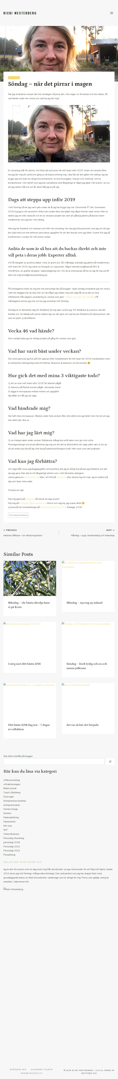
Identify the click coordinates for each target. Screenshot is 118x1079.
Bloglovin (30, 499)
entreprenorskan (11, 805)
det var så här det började (82, 725)
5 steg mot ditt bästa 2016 (24, 663)
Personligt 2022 (11, 846)
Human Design (10, 809)
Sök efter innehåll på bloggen (18, 756)
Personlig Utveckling (13, 838)
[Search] (110, 761)
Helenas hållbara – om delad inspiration (22, 533)
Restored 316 (89, 1073)
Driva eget (8, 796)
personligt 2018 (11, 842)
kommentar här (31, 477)
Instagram (61, 477)
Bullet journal (9, 788)
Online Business (11, 834)
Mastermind (9, 821)
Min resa (14, 78)
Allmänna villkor (42, 1069)
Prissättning (9, 854)
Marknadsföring (11, 817)
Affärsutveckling (11, 780)
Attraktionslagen (11, 784)
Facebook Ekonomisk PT (52, 507)
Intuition (7, 813)
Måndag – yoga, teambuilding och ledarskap (93, 533)
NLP (5, 829)
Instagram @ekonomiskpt (32, 503)
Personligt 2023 (11, 850)
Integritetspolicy (31, 1073)
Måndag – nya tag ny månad (84, 602)
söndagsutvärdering (18, 515)
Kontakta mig (18, 1069)
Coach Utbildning (11, 792)
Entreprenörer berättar (14, 800)
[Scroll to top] (111, 1075)
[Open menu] (112, 12)
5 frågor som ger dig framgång (80, 297)
